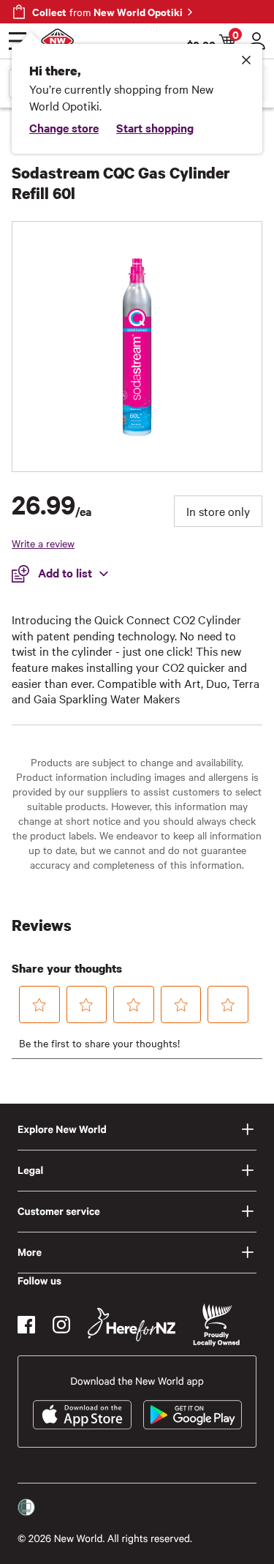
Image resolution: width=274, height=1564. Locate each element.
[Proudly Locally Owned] (216, 1325)
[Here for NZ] (131, 1325)
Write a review (43, 543)
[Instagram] (61, 1324)
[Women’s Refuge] (26, 1507)
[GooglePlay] (192, 1414)
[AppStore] (82, 1414)
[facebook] (26, 1324)
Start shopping (155, 127)
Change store (64, 127)
